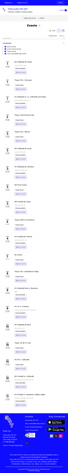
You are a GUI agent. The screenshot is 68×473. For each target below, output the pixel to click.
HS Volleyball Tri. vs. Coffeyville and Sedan (30, 97)
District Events (11, 46)
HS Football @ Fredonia (23, 236)
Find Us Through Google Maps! (13, 445)
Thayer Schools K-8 (31, 430)
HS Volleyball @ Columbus (24, 167)
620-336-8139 (10, 442)
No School (18, 255)
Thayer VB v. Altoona (22, 132)
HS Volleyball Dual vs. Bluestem (26, 288)
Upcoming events (53, 35)
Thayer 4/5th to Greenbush (24, 220)
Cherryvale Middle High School (35, 423)
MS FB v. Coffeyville (21, 359)
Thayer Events (11, 51)
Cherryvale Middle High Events (16, 53)
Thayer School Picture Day (24, 115)
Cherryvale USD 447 (30, 18)
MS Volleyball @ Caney (23, 148)
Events (42, 18)
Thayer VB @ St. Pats (22, 343)
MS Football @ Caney (22, 201)
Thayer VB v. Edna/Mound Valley (26, 271)
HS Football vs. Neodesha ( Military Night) (29, 394)
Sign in (60, 2)
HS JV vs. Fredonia (21, 306)
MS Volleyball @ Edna (22, 325)
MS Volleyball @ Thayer (23, 62)
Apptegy (37, 470)
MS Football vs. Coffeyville (24, 376)
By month (61, 35)
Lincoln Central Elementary (33, 427)
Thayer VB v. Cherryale (23, 80)
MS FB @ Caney (20, 185)
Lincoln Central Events (14, 49)
